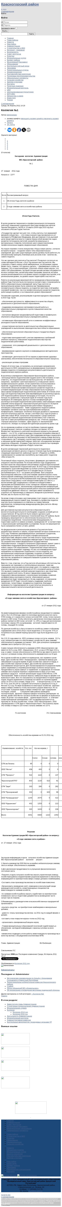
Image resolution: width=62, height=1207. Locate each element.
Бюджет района (13, 60)
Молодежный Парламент (17, 62)
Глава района (12, 40)
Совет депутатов (14, 54)
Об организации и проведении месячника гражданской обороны (33, 990)
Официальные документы (17, 78)
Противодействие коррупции (19, 74)
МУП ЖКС (11, 94)
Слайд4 (10, 986)
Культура (10, 56)
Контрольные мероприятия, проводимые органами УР (29, 1022)
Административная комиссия (19, 1020)
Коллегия (11, 1010)
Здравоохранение (14, 72)
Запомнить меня (8, 28)
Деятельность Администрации (19, 1016)
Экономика (11, 68)
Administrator (11, 115)
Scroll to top (5, 1195)
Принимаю (5, 1205)
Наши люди (11, 1164)
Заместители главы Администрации (21, 1004)
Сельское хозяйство (15, 80)
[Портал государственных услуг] (15, 1044)
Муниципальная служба (17, 1008)
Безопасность (12, 52)
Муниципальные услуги (16, 58)
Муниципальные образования (19, 1129)
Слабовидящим (7, 12)
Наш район (11, 44)
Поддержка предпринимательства (21, 76)
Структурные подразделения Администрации (26, 1006)
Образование (12, 64)
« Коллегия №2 (38, 994)
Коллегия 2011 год (20, 1014)
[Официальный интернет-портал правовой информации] (30, 1117)
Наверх (4, 996)
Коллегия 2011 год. (22, 963)
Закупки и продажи (14, 82)
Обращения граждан (15, 1150)
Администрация (13, 46)
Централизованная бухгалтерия (20, 92)
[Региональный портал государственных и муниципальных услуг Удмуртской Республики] (15, 1057)
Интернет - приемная (16, 50)
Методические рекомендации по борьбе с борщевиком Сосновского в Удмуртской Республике (29, 979)
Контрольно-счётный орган (18, 66)
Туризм (10, 100)
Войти (4, 31)
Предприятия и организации (19, 1170)
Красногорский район (20, 4)
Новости (10, 42)
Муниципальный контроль (17, 88)
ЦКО (9, 90)
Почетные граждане (15, 86)
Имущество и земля (15, 96)
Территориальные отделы (18, 70)
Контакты (11, 84)
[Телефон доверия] (15, 1088)
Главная (10, 38)
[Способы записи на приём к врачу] (15, 1070)
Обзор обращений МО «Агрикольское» (23, 988)
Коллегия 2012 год (20, 1012)
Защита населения (15, 1154)
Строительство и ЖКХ (16, 48)
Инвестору (11, 98)
